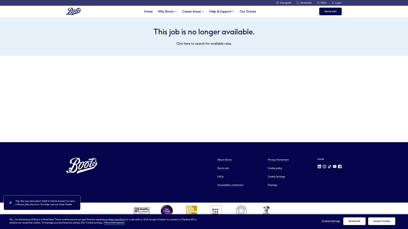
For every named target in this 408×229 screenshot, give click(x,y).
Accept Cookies (381, 221)
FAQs (323, 2)
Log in (338, 2)
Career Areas (191, 11)
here (187, 43)
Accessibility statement (230, 185)
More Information (114, 222)
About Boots (224, 159)
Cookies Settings (331, 221)
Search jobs (330, 11)
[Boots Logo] (73, 11)
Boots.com (223, 168)
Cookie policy (275, 168)
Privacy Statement (278, 159)
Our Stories (248, 11)
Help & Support (220, 11)
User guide (285, 2)
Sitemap (272, 185)
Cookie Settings (276, 176)
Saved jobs (306, 2)
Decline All (354, 221)
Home (148, 11)
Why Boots (166, 11)
